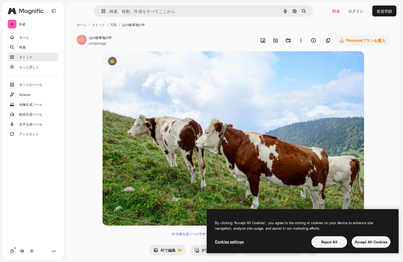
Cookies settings (229, 241)
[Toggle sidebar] (53, 11)
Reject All (329, 241)
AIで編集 (165, 251)
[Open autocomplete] (101, 11)
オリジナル (140, 62)
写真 (113, 24)
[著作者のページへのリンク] (82, 40)
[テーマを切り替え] (31, 251)
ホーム (82, 24)
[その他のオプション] (300, 40)
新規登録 (384, 11)
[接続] (12, 251)
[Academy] (22, 251)
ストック (98, 24)
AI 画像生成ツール (185, 233)
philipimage (97, 43)
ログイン (356, 11)
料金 (336, 11)
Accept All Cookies (371, 241)
